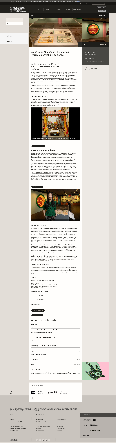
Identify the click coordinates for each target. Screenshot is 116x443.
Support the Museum (77, 9)
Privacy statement (39, 419)
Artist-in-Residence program (39, 267)
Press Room (12, 419)
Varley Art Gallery (68, 257)
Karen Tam (33, 228)
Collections (67, 9)
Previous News (35, 359)
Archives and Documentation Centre (16, 426)
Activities (58, 9)
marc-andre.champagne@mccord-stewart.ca (94, 61)
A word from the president (61, 423)
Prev (80, 44)
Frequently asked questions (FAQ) (16, 421)
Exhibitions (48, 9)
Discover (33, 378)
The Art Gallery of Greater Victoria (56, 257)
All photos (102, 44)
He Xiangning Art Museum (41, 234)
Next (84, 44)
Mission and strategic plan (61, 419)
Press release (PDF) (40, 295)
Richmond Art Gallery (44, 257)
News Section (9, 41)
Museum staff (38, 428)
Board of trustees (60, 426)
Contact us (12, 423)
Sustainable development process (42, 421)
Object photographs (37, 310)
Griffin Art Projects (62, 246)
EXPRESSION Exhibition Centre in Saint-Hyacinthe (48, 260)
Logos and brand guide (14, 430)
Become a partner (39, 432)
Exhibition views (36, 186)
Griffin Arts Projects (57, 256)
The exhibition (35, 369)
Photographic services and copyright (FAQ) (18, 428)
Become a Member (101, 7)
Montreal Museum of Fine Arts (56, 234)
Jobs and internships (61, 428)
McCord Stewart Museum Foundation (43, 426)
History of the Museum (40, 423)
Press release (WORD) (40, 299)
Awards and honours (40, 430)
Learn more (79, 1)
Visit (38, 9)
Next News (76, 359)
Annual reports (59, 421)
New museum (59, 430)
